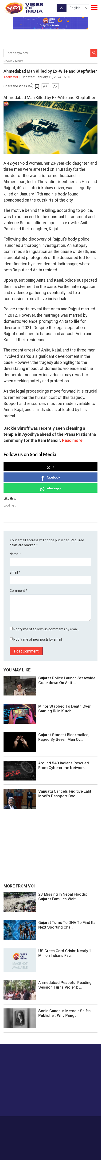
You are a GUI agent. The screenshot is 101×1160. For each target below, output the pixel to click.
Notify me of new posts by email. (37, 639)
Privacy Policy (43, 1128)
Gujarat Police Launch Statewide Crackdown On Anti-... (66, 680)
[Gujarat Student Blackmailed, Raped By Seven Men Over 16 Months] (20, 742)
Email (15, 572)
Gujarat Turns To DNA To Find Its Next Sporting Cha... (67, 924)
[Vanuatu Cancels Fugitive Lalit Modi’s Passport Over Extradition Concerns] (20, 798)
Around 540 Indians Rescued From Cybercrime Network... (63, 765)
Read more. (73, 440)
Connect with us (27, 1104)
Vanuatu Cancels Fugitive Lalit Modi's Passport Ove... (64, 793)
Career (29, 1123)
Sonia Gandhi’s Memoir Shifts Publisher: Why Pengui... (64, 1013)
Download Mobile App (50, 1148)
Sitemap (61, 1128)
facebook (53, 477)
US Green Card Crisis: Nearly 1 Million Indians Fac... (64, 953)
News (19, 61)
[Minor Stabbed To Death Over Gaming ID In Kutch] (20, 714)
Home (8, 61)
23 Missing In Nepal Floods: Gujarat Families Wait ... (62, 896)
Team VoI (11, 77)
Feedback (77, 1123)
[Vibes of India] (23, 8)
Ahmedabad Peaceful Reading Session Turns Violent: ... (65, 985)
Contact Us (60, 1123)
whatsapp (54, 488)
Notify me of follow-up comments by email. (46, 629)
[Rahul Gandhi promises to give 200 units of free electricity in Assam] (20, 901)
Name (15, 554)
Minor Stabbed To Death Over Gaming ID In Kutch (64, 708)
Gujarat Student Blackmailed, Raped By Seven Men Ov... (63, 737)
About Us (43, 1123)
